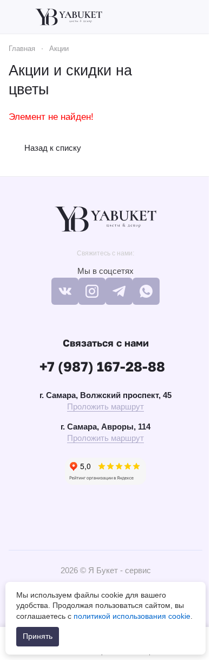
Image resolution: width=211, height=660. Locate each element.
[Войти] (178, 16)
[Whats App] (146, 291)
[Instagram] (92, 291)
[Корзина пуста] (197, 16)
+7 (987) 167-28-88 (102, 366)
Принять (37, 636)
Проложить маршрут (105, 406)
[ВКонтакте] (64, 291)
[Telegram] (119, 291)
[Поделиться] (190, 80)
